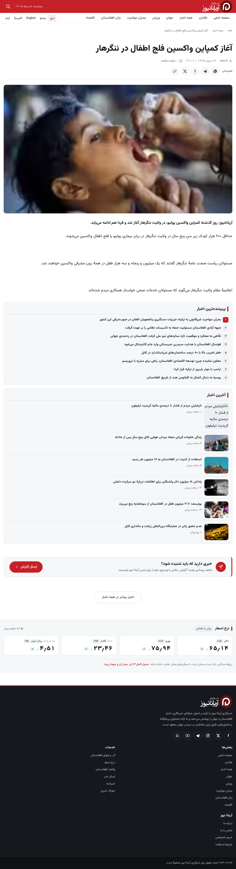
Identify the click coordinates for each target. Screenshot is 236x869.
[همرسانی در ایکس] (185, 71)
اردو (8, 18)
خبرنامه (110, 783)
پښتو (43, 18)
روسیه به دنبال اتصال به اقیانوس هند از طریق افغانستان (184, 377)
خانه (230, 31)
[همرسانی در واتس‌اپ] (215, 71)
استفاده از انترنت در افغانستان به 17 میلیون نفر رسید (167, 459)
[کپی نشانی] (175, 71)
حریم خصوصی (223, 837)
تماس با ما (226, 830)
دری (52, 18)
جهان (169, 18)
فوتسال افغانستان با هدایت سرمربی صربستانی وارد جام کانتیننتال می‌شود (172, 344)
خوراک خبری (108, 791)
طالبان (203, 18)
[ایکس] (218, 735)
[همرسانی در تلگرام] (205, 71)
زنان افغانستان (111, 18)
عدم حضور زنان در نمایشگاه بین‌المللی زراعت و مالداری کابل (163, 526)
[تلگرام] (198, 735)
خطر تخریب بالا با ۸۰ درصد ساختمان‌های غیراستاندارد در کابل (181, 352)
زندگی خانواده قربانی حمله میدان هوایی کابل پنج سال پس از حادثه (158, 437)
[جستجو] (8, 6)
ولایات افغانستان (105, 769)
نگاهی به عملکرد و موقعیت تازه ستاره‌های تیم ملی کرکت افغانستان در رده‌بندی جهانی (165, 336)
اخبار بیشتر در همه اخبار (118, 597)
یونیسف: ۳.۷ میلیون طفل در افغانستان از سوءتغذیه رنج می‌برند (160, 504)
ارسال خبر (109, 776)
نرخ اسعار (109, 762)
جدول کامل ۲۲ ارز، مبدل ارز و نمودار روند (126, 664)
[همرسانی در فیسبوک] (195, 71)
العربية (18, 18)
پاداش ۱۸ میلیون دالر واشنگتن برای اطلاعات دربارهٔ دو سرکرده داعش (157, 481)
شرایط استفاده (223, 844)
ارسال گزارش (29, 566)
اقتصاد (90, 18)
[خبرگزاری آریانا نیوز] (217, 6)
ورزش (156, 18)
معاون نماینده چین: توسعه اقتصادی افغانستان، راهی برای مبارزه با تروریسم (171, 361)
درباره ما (227, 823)
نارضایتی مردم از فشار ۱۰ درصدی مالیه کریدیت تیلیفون (166, 405)
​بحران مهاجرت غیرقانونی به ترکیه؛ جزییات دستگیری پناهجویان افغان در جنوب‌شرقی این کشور (160, 319)
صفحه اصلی (222, 18)
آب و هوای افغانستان (103, 755)
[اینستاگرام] (208, 735)
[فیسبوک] (228, 735)
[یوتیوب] (187, 735)
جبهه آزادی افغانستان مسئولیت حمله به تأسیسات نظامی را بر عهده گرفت (173, 327)
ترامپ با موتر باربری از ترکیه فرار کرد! (197, 369)
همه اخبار (186, 18)
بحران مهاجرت (136, 18)
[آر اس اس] (177, 735)
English (31, 18)
